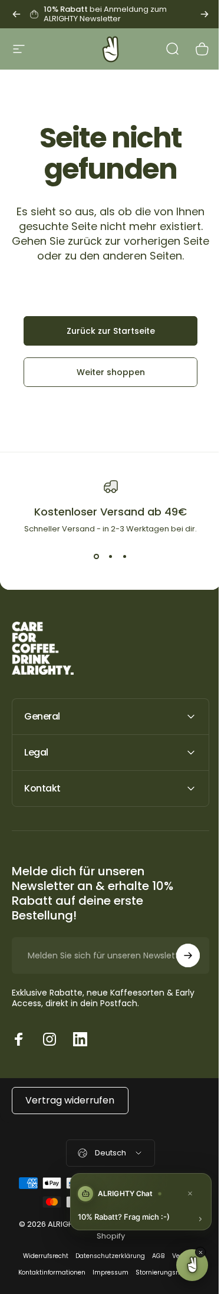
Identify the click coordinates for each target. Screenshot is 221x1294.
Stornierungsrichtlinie (165, 1272)
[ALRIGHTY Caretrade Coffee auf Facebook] (19, 1039)
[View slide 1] (97, 556)
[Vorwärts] (204, 14)
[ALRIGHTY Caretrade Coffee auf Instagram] (49, 1039)
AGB (154, 1256)
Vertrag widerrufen (69, 1100)
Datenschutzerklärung (106, 1256)
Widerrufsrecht (41, 1256)
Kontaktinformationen (47, 1272)
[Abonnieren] (179, 955)
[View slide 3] (125, 556)
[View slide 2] (111, 556)
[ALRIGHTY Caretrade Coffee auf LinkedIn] (80, 1039)
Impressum (106, 1272)
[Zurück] (16, 14)
